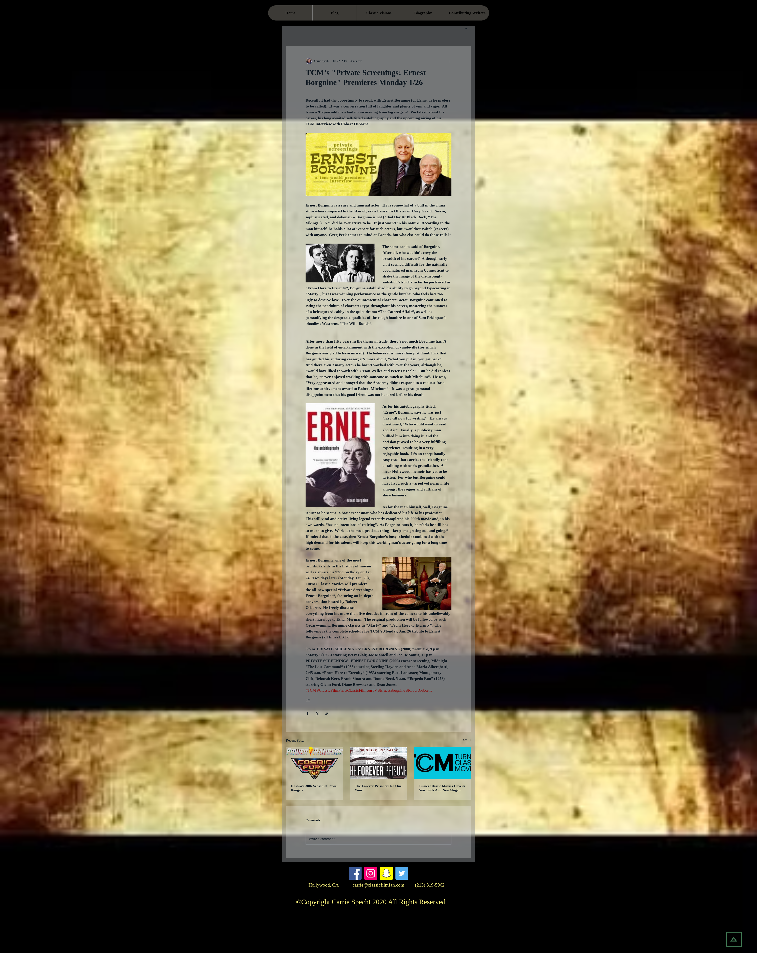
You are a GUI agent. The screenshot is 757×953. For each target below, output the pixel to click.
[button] (466, 27)
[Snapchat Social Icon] (386, 873)
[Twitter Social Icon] (401, 873)
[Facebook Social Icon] (355, 873)
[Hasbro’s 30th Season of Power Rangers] (314, 763)
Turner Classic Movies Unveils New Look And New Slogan (442, 788)
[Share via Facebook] (307, 713)
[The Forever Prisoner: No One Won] (378, 763)
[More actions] (449, 61)
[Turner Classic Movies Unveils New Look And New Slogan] (442, 763)
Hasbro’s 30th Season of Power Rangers (314, 788)
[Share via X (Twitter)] (317, 713)
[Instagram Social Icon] (370, 873)
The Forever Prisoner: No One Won (378, 788)
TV (308, 700)
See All (467, 739)
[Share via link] (327, 713)
